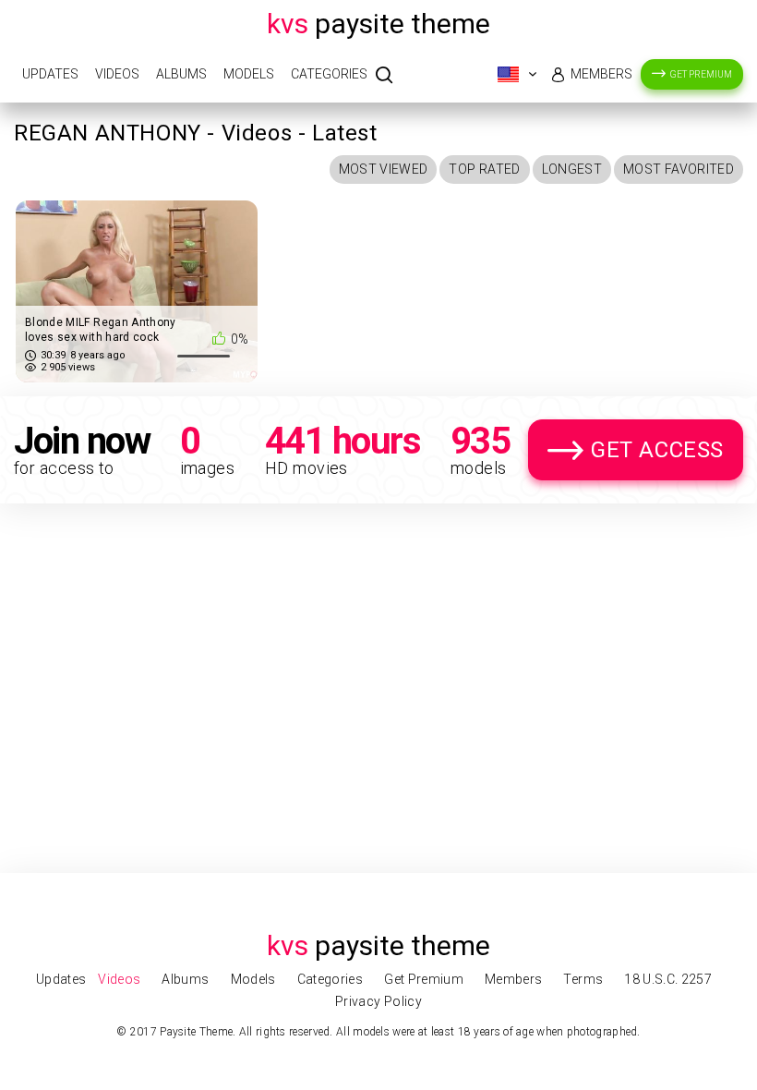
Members (601, 74)
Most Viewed (383, 169)
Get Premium (701, 74)
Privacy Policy (378, 1001)
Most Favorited (678, 169)
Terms (583, 979)
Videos (117, 74)
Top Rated (484, 169)
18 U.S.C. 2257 (668, 979)
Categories (329, 74)
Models (248, 74)
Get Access (657, 450)
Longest (572, 169)
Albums (181, 74)
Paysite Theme (378, 23)
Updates (50, 74)
